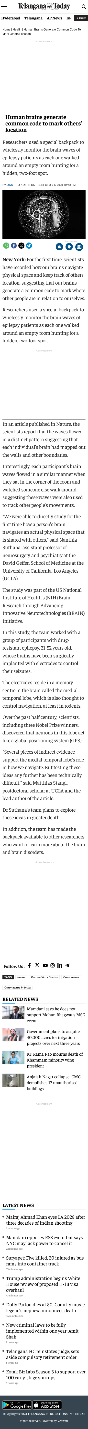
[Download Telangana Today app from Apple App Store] (59, 247)
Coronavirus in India (17, 987)
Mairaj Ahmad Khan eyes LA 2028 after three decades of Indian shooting (45, 1220)
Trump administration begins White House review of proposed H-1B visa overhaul (43, 1284)
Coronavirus (71, 977)
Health (17, 29)
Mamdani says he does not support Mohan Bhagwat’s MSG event (56, 1014)
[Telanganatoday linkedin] (59, 966)
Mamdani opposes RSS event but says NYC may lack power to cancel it (44, 1240)
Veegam (62, 1420)
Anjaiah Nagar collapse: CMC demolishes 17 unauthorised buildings (54, 1082)
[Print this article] (79, 247)
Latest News (18, 1205)
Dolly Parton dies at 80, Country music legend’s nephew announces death (45, 1307)
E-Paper (81, 17)
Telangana (33, 17)
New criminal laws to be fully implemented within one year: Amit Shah (42, 1330)
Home (6, 29)
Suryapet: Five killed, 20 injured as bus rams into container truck (45, 1260)
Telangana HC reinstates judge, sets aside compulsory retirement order (42, 1354)
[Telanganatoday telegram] (67, 966)
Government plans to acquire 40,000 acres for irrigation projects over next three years (53, 1037)
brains (21, 977)
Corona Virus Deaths (44, 977)
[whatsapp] (6, 246)
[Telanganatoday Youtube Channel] (45, 966)
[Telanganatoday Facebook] (29, 966)
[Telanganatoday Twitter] (37, 966)
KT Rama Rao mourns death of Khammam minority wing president (55, 1059)
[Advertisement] (44, 909)
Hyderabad (10, 17)
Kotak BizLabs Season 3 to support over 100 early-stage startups (46, 1374)
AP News (54, 17)
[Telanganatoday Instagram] (52, 966)
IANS (10, 184)
